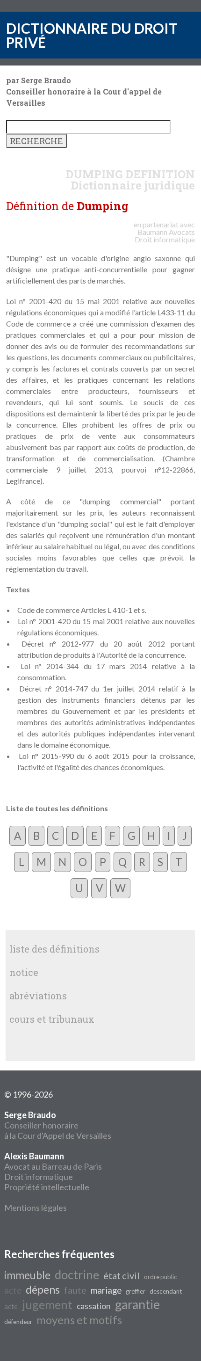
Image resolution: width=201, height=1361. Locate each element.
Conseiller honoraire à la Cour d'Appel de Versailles (57, 1125)
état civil (121, 1275)
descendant (166, 1291)
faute (75, 1289)
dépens (43, 1289)
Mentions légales (35, 1207)
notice (23, 972)
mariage (106, 1290)
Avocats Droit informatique (165, 235)
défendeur (18, 1321)
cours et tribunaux (51, 1019)
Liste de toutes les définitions (57, 808)
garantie (137, 1304)
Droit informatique (38, 1177)
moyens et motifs (79, 1319)
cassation (94, 1306)
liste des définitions (54, 949)
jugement (47, 1304)
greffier (135, 1291)
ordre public (160, 1277)
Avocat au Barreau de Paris (53, 1166)
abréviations (38, 996)
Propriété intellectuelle (46, 1187)
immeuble (27, 1275)
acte (13, 1290)
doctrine (77, 1274)
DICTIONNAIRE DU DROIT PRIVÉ (92, 35)
